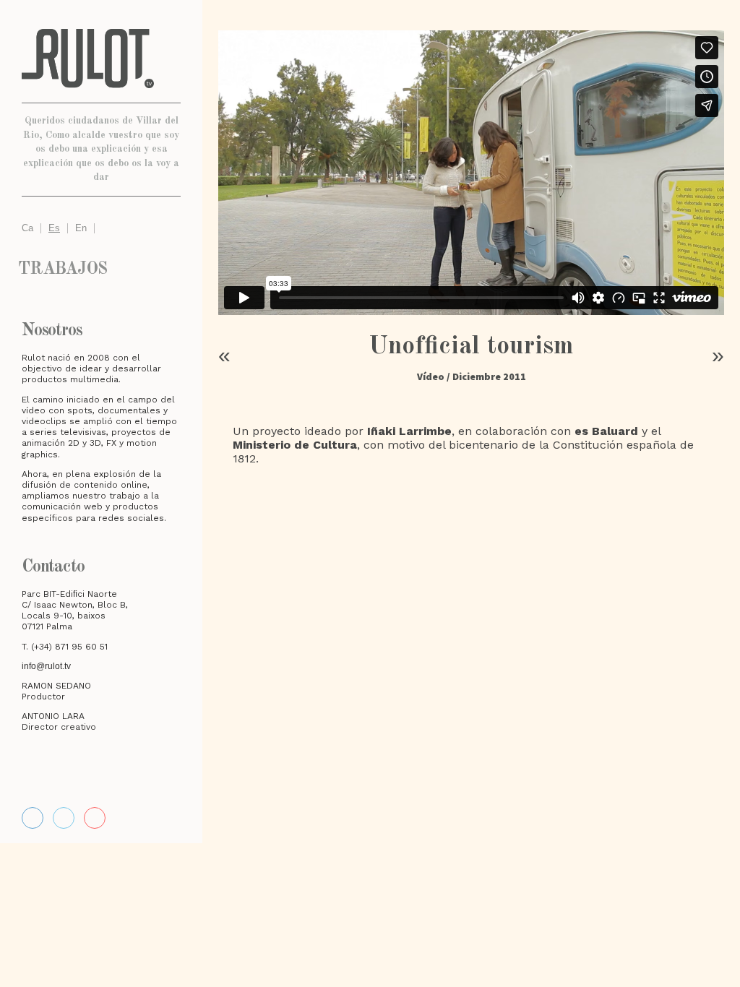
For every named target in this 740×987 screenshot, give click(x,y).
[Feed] (95, 818)
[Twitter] (454, 500)
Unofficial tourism (471, 346)
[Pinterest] (523, 500)
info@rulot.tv (46, 666)
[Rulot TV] (101, 58)
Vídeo (430, 376)
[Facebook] (32, 818)
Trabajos (62, 269)
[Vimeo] (63, 818)
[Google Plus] (488, 500)
